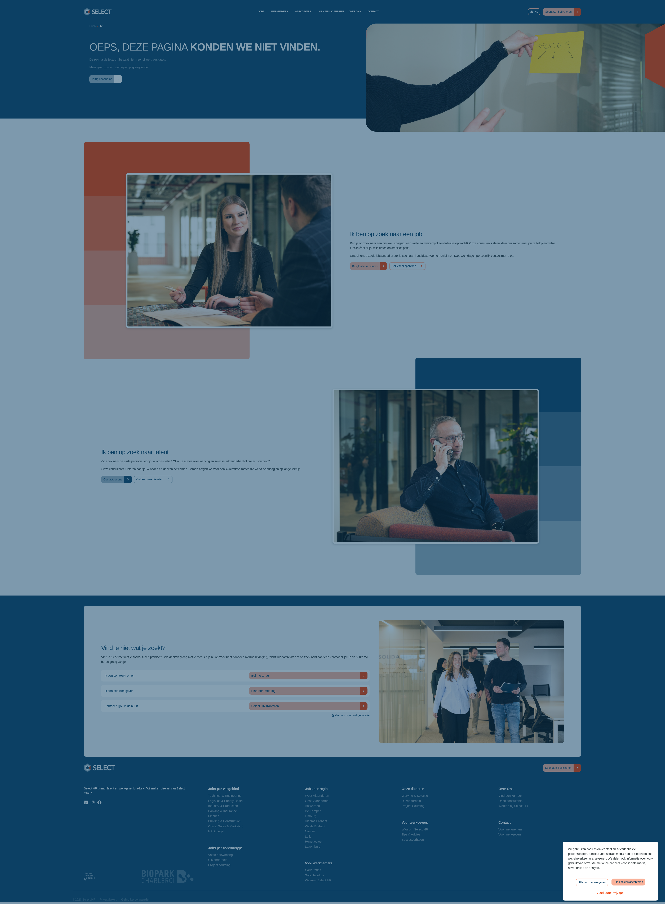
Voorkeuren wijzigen (610, 892)
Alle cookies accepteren (628, 881)
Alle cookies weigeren (592, 882)
